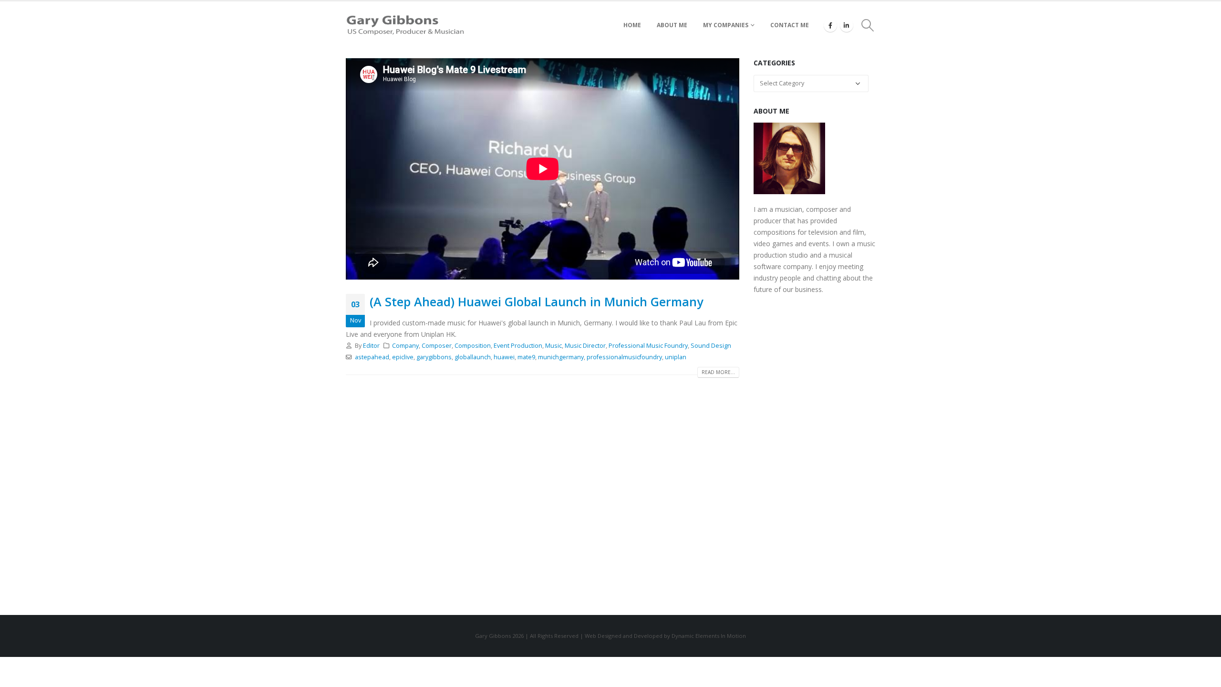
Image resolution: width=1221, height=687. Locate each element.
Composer (437, 346)
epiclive (403, 357)
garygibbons (434, 357)
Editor (371, 346)
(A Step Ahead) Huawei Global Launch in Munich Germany (536, 301)
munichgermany (561, 357)
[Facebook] (830, 25)
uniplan (675, 357)
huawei (504, 357)
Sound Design (711, 346)
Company (405, 346)
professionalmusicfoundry (624, 357)
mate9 (526, 357)
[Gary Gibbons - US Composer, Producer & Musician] (405, 25)
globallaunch (473, 357)
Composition (473, 346)
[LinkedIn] (846, 25)
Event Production (518, 346)
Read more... (718, 372)
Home (632, 25)
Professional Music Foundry (648, 346)
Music (553, 346)
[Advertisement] (814, 453)
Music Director (585, 346)
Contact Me (789, 25)
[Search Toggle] (867, 25)
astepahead (372, 357)
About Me (672, 25)
